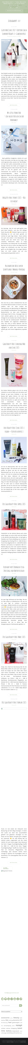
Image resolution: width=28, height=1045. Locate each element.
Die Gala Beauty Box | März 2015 (14, 637)
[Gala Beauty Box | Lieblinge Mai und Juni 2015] (14, 370)
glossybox (14, 36)
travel (21, 1031)
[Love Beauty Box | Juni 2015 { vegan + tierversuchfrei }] (14, 450)
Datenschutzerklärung (14, 10)
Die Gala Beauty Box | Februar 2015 (14, 702)
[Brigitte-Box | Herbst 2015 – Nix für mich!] (14, 215)
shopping (14, 1028)
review (15, 122)
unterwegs (3, 1033)
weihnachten (16, 1033)
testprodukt (15, 1031)
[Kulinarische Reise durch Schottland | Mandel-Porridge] (14, 287)
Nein (17, 7)
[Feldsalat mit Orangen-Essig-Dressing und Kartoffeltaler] (14, 586)
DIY (21, 1020)
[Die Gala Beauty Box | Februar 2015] (14, 766)
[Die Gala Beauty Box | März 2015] (14, 653)
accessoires (5, 1018)
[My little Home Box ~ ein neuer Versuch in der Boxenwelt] (14, 140)
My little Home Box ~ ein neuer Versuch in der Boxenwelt (14, 116)
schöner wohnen (5, 1028)
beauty (8, 36)
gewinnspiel (16, 1022)
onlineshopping (7, 1025)
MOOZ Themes (10, 1042)
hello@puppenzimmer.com (12, 992)
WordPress (23, 1042)
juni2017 (19, 36)
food (13, 272)
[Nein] (26, 6)
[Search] (20, 1005)
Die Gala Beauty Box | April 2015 (13, 504)
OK (11, 7)
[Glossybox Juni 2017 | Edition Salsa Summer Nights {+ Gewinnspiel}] (14, 54)
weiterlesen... (14, 105)
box (11, 36)
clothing (11, 1020)
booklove (3, 1020)
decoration (16, 1020)
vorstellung (9, 1033)
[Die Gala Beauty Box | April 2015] (14, 519)
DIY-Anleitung (4, 1022)
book (21, 1017)
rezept (16, 272)
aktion (11, 1017)
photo (13, 1025)
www (21, 1033)
